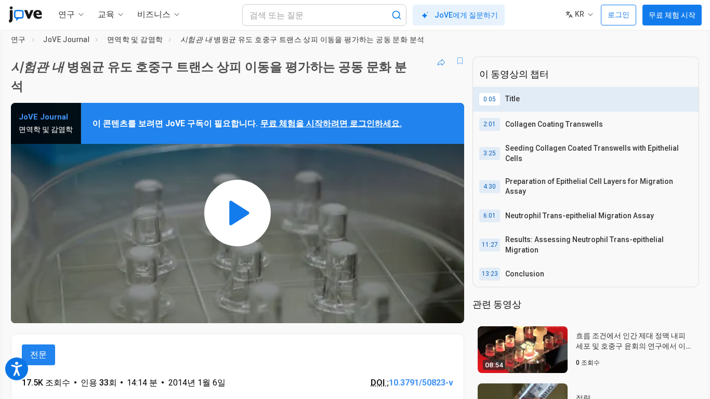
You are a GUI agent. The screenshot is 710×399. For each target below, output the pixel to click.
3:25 (489, 153)
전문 (38, 355)
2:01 (489, 124)
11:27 (490, 244)
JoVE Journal (66, 39)
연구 (18, 39)
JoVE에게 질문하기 (466, 15)
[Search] (396, 15)
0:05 (489, 99)
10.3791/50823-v (421, 383)
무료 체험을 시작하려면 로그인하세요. (331, 123)
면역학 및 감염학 (135, 39)
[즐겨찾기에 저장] (460, 61)
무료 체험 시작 (672, 15)
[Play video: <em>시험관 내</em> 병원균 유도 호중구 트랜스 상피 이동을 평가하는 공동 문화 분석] (237, 213)
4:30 (489, 186)
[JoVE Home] (25, 14)
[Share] (441, 61)
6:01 (489, 215)
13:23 (490, 273)
